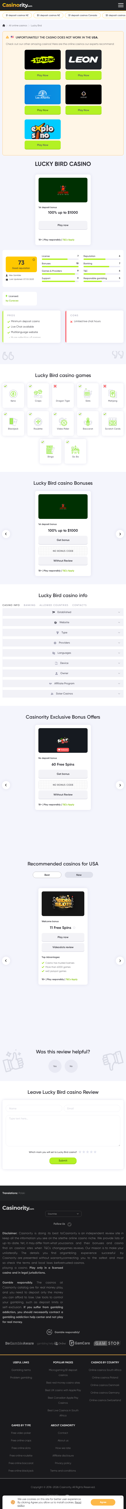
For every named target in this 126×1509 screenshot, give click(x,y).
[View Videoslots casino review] (63, 903)
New (79, 874)
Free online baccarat (21, 1463)
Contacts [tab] (79, 605)
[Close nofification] (121, 1497)
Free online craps (21, 1440)
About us (63, 1440)
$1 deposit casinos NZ (17, 15)
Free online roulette (21, 1455)
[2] (83, 1152)
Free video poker (21, 1432)
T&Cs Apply (68, 239)
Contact (63, 1432)
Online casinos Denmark (105, 1385)
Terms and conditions (63, 1470)
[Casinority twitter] (69, 1224)
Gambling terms (21, 1370)
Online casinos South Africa (105, 1370)
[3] (87, 1152)
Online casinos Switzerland (105, 1400)
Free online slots (21, 1448)
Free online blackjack (21, 1470)
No (71, 1066)
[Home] (4, 25)
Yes (55, 1066)
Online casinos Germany (105, 1392)
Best (47, 874)
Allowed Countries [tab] (54, 605)
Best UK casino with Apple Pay (63, 1390)
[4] (91, 1152)
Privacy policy (63, 1463)
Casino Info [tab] (11, 605)
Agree (103, 1502)
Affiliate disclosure (63, 1455)
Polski (22, 1193)
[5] (95, 1152)
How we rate (63, 1448)
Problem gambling (21, 1377)
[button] (6, 534)
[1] (80, 1152)
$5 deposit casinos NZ (48, 15)
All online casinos (18, 25)
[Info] (74, 928)
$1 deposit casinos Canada (82, 15)
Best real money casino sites (63, 1382)
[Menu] (121, 5)
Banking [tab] (30, 605)
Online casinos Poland (105, 1377)
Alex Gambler (15, 275)
